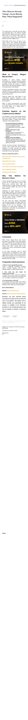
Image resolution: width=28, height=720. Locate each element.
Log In (2, 412)
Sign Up (5, 412)
